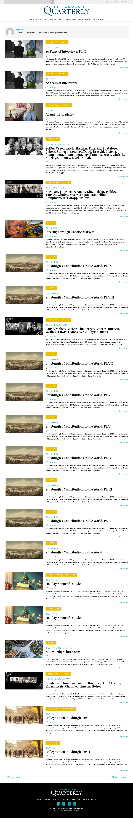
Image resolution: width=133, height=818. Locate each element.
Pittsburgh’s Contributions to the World (74, 552)
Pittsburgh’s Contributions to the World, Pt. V (78, 426)
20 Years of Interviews (61, 83)
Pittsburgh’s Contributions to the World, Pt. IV (79, 458)
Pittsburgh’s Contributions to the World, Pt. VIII (80, 297)
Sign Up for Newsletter (89, 799)
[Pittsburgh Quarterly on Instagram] (74, 804)
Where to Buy (76, 799)
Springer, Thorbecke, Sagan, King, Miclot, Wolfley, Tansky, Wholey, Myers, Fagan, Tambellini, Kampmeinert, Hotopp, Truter (81, 195)
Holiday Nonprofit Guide (63, 584)
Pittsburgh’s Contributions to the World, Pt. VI (79, 395)
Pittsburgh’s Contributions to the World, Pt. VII (79, 363)
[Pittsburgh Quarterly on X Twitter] (63, 804)
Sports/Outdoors (97, 19)
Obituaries (53, 139)
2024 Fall (50, 679)
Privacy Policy (65, 799)
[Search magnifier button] (52, 2)
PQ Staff (19, 29)
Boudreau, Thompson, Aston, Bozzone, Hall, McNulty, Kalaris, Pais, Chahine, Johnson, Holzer (84, 684)
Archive (94, 2)
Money (46, 19)
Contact (101, 2)
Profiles (62, 42)
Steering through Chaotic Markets (70, 232)
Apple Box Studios (74, 810)
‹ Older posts (13, 777)
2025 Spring (52, 261)
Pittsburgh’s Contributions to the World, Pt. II (78, 521)
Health (87, 19)
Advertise (117, 2)
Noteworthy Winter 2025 (63, 652)
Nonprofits (53, 19)
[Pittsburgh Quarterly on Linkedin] (69, 804)
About (124, 2)
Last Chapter (62, 144)
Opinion (66, 105)
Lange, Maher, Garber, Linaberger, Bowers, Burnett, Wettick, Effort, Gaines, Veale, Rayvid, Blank (83, 330)
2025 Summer (52, 187)
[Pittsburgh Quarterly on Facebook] (58, 804)
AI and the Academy (60, 114)
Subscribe (108, 2)
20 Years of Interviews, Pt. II (66, 51)
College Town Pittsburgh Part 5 (68, 752)
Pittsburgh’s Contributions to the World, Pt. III (79, 489)
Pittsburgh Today (35, 19)
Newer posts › (119, 777)
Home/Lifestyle (71, 19)
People (61, 19)
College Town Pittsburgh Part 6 (68, 718)
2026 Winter (52, 47)
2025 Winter (52, 579)
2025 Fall (50, 110)
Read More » (123, 67)
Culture (80, 19)
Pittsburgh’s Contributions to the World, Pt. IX (79, 266)
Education (53, 105)
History (51, 257)
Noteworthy (65, 647)
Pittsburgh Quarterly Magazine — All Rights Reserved (68, 808)
